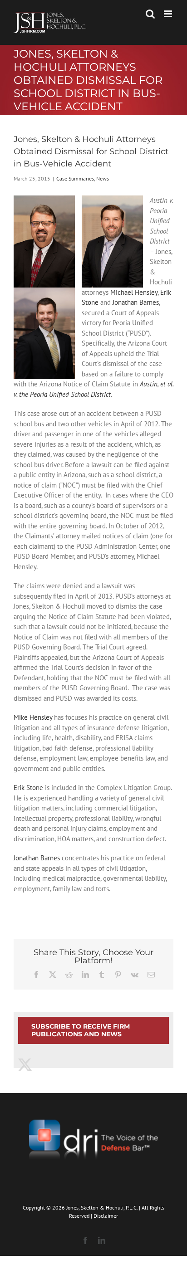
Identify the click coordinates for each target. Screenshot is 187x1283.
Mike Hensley (33, 717)
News (102, 178)
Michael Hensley (133, 292)
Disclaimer (106, 1215)
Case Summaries (75, 178)
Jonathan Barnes (136, 302)
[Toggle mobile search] (150, 14)
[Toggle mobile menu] (168, 14)
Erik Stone (28, 787)
